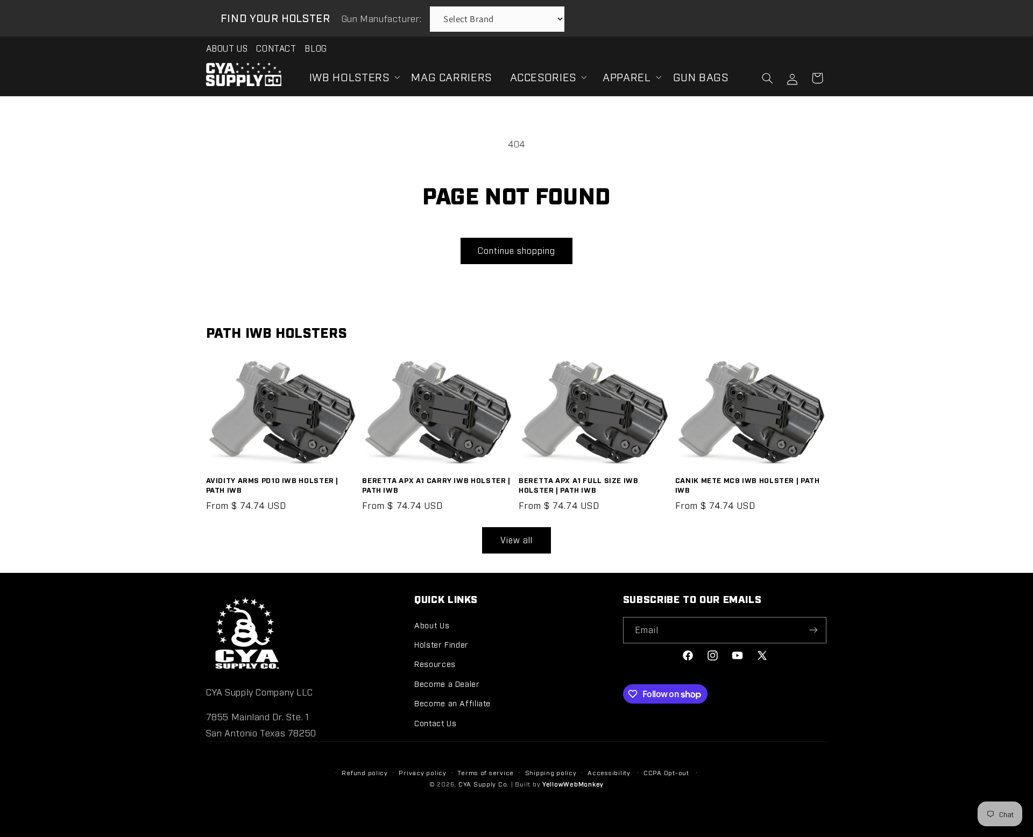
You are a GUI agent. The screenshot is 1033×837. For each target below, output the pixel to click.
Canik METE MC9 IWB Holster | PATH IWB (747, 485)
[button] (351, 76)
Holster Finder (441, 644)
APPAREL (626, 76)
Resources (435, 663)
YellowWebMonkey (573, 784)
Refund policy (365, 772)
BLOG (316, 48)
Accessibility (609, 772)
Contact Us (435, 722)
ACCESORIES (543, 76)
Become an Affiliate (452, 702)
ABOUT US (227, 48)
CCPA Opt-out (666, 772)
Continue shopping (517, 250)
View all (516, 540)
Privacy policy (422, 772)
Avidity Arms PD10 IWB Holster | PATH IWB (272, 485)
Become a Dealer (446, 683)
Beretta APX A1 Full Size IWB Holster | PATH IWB (579, 485)
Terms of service (485, 772)
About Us (431, 624)
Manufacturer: (383, 18)
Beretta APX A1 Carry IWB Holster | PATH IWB (436, 485)
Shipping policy (551, 772)
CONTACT (276, 48)
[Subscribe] (813, 630)
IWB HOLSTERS (349, 76)
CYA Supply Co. (484, 784)
